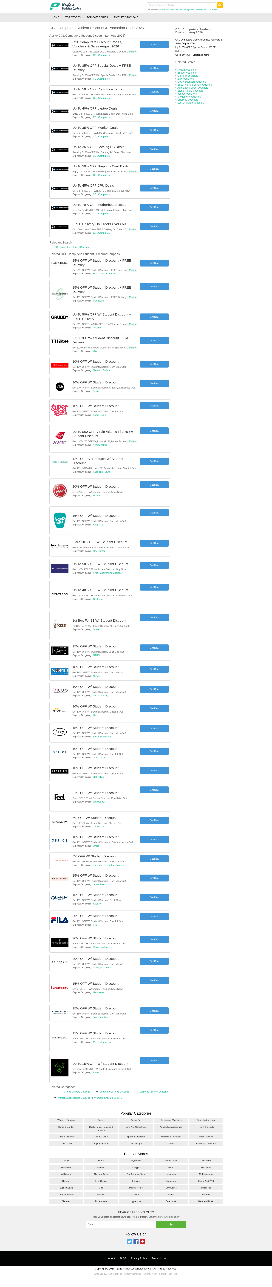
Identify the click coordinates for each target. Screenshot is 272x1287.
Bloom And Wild (206, 1181)
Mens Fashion (206, 1136)
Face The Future (101, 471)
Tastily (96, 391)
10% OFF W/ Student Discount (95, 361)
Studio (101, 1160)
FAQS (122, 1258)
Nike (205, 10)
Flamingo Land (188, 10)
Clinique (136, 1194)
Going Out (136, 1120)
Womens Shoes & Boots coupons (107, 1097)
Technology (136, 1143)
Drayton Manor (66, 1194)
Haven (171, 1194)
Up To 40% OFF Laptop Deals (94, 108)
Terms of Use (159, 1258)
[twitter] (129, 1243)
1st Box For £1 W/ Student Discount (99, 620)
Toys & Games (101, 1143)
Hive (95, 715)
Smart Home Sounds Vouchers (194, 84)
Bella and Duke (205, 1201)
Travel (101, 1120)
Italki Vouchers (185, 78)
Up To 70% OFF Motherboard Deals (99, 204)
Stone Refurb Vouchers (190, 90)
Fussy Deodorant (102, 736)
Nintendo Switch (101, 370)
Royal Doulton (100, 947)
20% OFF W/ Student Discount (95, 486)
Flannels (66, 1201)
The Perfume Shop (136, 1174)
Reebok (206, 1194)
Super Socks (99, 415)
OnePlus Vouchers (187, 99)
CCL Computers (101, 55)
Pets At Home (136, 1187)
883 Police (98, 777)
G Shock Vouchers (187, 75)
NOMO (97, 676)
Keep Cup (98, 524)
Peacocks (206, 1187)
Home (55, 17)
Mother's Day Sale (126, 17)
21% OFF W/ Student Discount (95, 793)
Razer (96, 1072)
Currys (66, 1160)
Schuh (171, 1167)
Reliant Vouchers (187, 69)
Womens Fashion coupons (154, 1091)
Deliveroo (206, 1167)
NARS (96, 655)
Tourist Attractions (206, 1120)
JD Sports (206, 1160)
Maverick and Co (102, 1042)
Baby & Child (66, 1143)
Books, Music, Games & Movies (101, 1128)
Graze (96, 629)
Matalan (101, 1167)
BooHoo (179, 10)
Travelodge (212, 10)
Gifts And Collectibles (136, 1127)
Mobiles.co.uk (206, 1174)
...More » (131, 51)
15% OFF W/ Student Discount (95, 515)
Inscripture (98, 300)
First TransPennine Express (107, 572)
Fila (95, 924)
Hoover (97, 495)
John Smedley (100, 1017)
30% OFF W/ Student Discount (95, 382)
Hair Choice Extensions (105, 273)
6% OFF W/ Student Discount (94, 818)
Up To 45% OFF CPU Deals (93, 185)
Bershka (101, 1194)
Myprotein (136, 1160)
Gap (101, 1187)
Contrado (97, 599)
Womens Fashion (66, 1120)
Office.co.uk (99, 757)
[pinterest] (142, 1243)
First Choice (101, 1181)
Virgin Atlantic (100, 444)
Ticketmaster (101, 1201)
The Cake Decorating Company (109, 865)
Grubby (97, 327)
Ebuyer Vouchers (187, 72)
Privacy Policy (139, 1258)
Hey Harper (99, 551)
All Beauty (66, 1174)
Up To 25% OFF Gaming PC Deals (98, 147)
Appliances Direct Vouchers (192, 87)
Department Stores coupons (114, 1091)
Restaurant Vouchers (171, 1120)
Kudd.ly (97, 903)
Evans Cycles (66, 1187)
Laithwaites (171, 1187)
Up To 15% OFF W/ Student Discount (100, 1063)
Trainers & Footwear (171, 1136)
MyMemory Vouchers (189, 96)
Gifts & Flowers (66, 1136)
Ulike (95, 351)
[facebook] (136, 1243)
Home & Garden (66, 1127)
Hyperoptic (170, 10)
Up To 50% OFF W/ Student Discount (100, 564)
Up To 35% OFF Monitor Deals (95, 127)
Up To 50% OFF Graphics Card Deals (100, 166)
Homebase (171, 1174)
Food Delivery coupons (78, 1091)
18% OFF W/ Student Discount (95, 667)
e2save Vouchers (187, 93)
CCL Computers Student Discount (71, 247)
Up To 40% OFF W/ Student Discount (100, 590)
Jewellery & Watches (206, 1143)
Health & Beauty (206, 1127)
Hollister (66, 1181)
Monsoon (171, 1181)
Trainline (136, 1181)
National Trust (101, 1174)
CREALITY (99, 826)
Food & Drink (101, 1136)
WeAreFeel (99, 801)
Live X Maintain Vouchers (191, 81)
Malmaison (199, 10)
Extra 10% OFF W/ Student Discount (99, 542)
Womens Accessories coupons (73, 1097)
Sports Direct (170, 1160)
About (111, 1258)
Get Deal (154, 44)
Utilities (171, 1143)
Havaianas (98, 992)
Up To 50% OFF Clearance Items (97, 89)
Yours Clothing (100, 695)
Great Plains (99, 884)
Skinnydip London (102, 967)
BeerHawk (171, 1201)
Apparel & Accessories (171, 1127)
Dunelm (162, 10)
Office (96, 845)
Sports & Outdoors (136, 1136)
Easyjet (136, 1167)
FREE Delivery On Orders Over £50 (99, 224)
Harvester (66, 1167)
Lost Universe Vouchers (190, 102)
